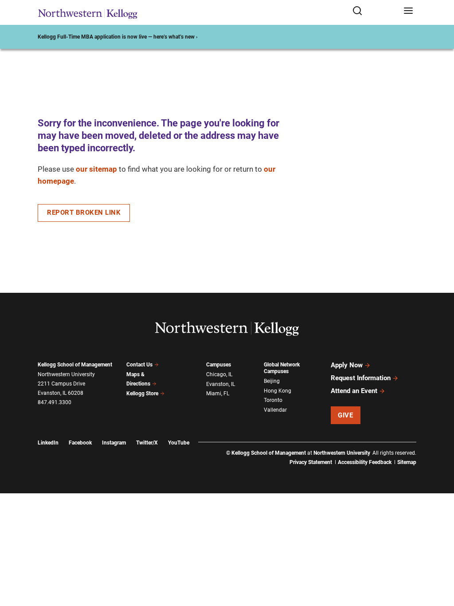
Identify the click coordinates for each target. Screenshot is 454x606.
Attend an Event (354, 391)
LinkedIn (48, 443)
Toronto (273, 400)
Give (345, 415)
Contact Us (139, 365)
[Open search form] (374, 11)
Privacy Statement (311, 462)
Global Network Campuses (282, 368)
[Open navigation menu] (408, 11)
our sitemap (96, 169)
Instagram (114, 443)
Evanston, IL (220, 384)
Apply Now (347, 365)
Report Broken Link (84, 212)
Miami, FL (217, 393)
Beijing (272, 381)
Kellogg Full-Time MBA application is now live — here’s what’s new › (118, 37)
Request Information (361, 378)
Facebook (80, 443)
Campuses (218, 365)
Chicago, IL (219, 374)
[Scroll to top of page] (438, 560)
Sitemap (406, 462)
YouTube (178, 443)
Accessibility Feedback (364, 462)
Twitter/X (147, 443)
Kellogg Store (142, 393)
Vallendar (275, 410)
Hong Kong (277, 391)
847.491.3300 (54, 402)
